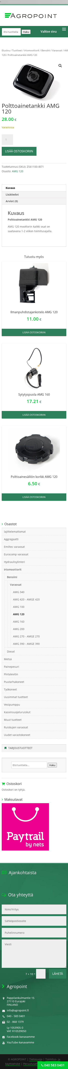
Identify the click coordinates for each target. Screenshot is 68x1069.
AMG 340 (18, 592)
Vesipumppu (12, 704)
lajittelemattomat (15, 531)
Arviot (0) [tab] (12, 201)
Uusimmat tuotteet (16, 697)
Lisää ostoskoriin (19, 151)
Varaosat (57, 50)
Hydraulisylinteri (14, 562)
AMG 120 (17, 171)
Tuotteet (17, 50)
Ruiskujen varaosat (16, 727)
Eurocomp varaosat (16, 554)
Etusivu (6, 50)
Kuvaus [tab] (10, 188)
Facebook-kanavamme (21, 1036)
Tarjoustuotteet (20, 748)
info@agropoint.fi (18, 1010)
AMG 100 (18, 607)
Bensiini (45, 50)
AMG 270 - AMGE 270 (26, 636)
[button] (60, 65)
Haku (26, 32)
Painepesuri (11, 666)
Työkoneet (10, 689)
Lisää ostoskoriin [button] (34, 332)
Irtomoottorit (31, 50)
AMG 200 (18, 629)
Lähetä (57, 974)
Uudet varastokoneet (17, 735)
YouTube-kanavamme (20, 1042)
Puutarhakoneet (14, 682)
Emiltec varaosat (14, 547)
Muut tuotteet (13, 720)
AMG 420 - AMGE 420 (26, 599)
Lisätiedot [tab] (12, 194)
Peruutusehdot (32, 1064)
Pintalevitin (11, 674)
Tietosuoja (35, 1059)
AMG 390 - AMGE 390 (26, 644)
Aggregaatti (11, 539)
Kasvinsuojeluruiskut (17, 712)
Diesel (11, 651)
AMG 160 (18, 621)
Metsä (8, 659)
